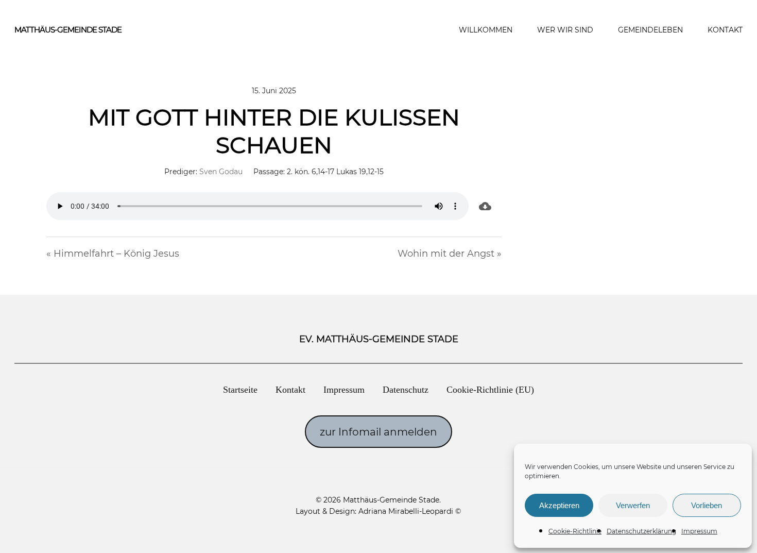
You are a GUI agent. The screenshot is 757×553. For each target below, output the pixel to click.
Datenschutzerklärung (641, 531)
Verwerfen (633, 505)
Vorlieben (706, 505)
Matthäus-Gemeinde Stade (68, 29)
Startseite (240, 389)
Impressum (699, 531)
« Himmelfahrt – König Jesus (112, 253)
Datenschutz (405, 389)
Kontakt (290, 389)
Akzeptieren (559, 505)
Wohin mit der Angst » (450, 253)
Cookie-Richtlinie (574, 531)
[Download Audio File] (485, 206)
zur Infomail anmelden (378, 432)
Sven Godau (221, 171)
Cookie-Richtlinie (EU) (490, 389)
